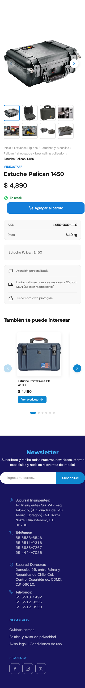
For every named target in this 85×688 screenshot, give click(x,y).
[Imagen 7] (48, 131)
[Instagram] (27, 668)
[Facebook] (14, 668)
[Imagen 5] (12, 131)
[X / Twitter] (40, 668)
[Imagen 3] (48, 113)
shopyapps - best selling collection (41, 153)
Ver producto (29, 399)
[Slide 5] (50, 413)
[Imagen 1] (12, 113)
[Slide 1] (33, 413)
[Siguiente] (77, 368)
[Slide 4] (46, 413)
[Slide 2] (39, 413)
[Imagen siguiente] (74, 63)
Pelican (9, 153)
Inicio (7, 148)
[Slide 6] (54, 413)
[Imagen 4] (66, 113)
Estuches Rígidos (26, 148)
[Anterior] (8, 368)
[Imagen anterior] (10, 63)
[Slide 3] (42, 413)
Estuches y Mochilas (55, 148)
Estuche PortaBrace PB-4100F (34, 383)
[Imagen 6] (30, 131)
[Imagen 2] (30, 113)
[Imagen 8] (66, 131)
